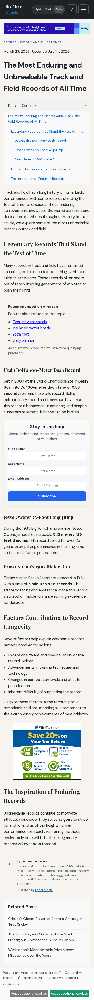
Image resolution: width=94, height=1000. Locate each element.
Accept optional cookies (69, 993)
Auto (59, 9)
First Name (16, 449)
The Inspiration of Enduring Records (38, 179)
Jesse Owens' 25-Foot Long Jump (39, 150)
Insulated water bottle (32, 328)
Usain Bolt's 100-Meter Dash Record (40, 141)
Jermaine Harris (34, 861)
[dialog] (47, 984)
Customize (11, 984)
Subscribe (47, 496)
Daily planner (23, 340)
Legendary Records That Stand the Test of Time (47, 131)
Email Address (18, 479)
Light (38, 9)
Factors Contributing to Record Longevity (42, 169)
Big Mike (13, 9)
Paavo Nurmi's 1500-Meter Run (36, 159)
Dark (48, 9)
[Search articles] (72, 9)
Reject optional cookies (29, 993)
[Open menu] (83, 9)
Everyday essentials (30, 321)
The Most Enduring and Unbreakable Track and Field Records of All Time (44, 119)
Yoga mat (21, 334)
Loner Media (44, 890)
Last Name (16, 464)
